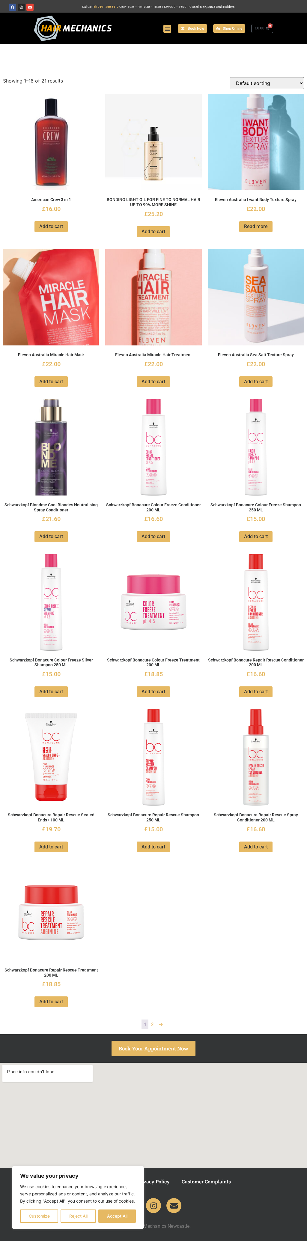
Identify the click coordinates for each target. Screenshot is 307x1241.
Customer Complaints (206, 1181)
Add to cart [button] (51, 226)
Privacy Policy (153, 1181)
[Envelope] (30, 7)
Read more (256, 226)
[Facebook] (12, 7)
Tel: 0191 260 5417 (105, 6)
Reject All (78, 1215)
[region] (78, 1197)
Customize (39, 1215)
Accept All (117, 1215)
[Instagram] (21, 7)
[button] (167, 29)
